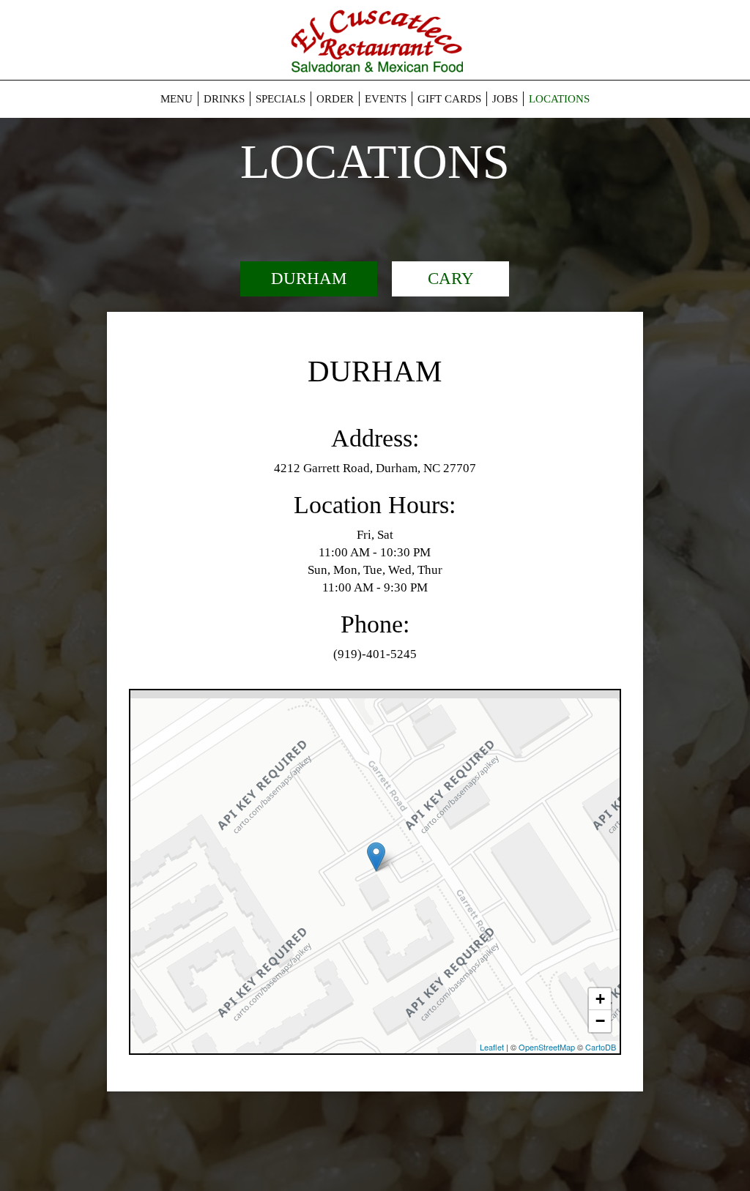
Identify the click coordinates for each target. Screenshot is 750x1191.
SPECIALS (280, 98)
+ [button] (600, 999)
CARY (451, 278)
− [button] (600, 1021)
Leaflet (492, 1047)
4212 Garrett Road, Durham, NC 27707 (375, 468)
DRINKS (224, 98)
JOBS (505, 98)
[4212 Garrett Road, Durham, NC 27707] (376, 857)
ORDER (335, 98)
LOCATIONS (559, 98)
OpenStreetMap (547, 1047)
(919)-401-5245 (375, 654)
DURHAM (308, 278)
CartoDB (600, 1047)
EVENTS (385, 98)
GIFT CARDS (449, 98)
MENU (176, 98)
